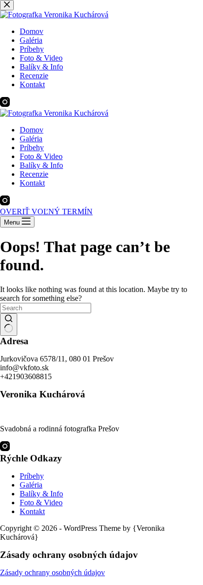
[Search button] (8, 324)
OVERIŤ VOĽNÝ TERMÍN (46, 211)
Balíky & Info (41, 165)
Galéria (31, 138)
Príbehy (32, 147)
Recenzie (34, 174)
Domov (31, 130)
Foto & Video (41, 156)
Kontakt (32, 183)
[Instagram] (5, 202)
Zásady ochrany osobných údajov (52, 572)
